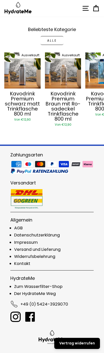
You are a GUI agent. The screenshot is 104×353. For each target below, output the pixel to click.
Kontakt (22, 263)
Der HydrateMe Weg (35, 293)
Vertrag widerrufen (77, 343)
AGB (18, 228)
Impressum (26, 242)
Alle (52, 40)
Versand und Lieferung (37, 249)
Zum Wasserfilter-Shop (38, 286)
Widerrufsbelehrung (34, 256)
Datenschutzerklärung (37, 235)
